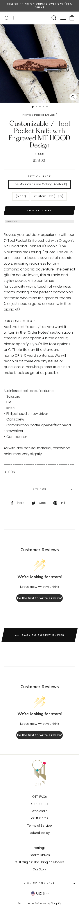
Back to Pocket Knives (43, 635)
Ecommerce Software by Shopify (39, 903)
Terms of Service (39, 826)
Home (26, 115)
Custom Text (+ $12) (48, 196)
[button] (39, 221)
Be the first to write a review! (39, 598)
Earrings (39, 848)
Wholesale (39, 811)
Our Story (40, 869)
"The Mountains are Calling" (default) (39, 184)
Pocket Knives (44, 115)
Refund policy (39, 833)
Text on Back (39, 176)
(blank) (21, 196)
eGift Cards (39, 818)
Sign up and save (39, 883)
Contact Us (39, 804)
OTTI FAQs (39, 797)
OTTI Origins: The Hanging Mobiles (40, 862)
